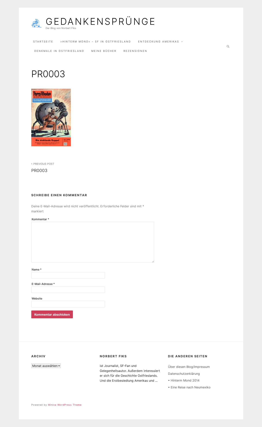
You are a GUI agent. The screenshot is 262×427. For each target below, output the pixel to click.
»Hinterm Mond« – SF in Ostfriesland (95, 41)
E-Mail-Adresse (43, 283)
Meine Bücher (103, 51)
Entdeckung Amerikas (158, 41)
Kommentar (40, 219)
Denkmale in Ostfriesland (59, 51)
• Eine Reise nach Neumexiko (189, 387)
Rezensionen (135, 51)
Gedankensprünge (101, 21)
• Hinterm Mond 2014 (183, 380)
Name (37, 269)
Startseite (43, 41)
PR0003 (42, 167)
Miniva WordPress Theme (65, 404)
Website (37, 298)
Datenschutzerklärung (184, 374)
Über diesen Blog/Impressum (189, 367)
